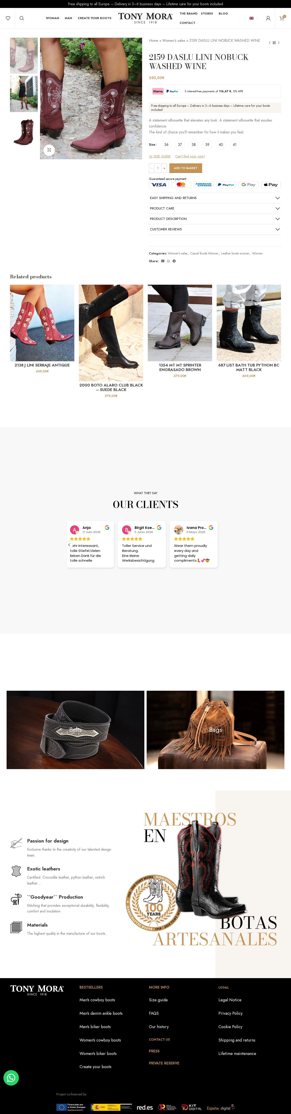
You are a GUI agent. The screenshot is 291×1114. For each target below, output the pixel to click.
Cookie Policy (230, 1027)
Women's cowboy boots (100, 1040)
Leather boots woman (235, 253)
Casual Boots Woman (204, 253)
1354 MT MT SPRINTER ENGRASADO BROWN (180, 367)
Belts (75, 729)
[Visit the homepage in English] (145, 17)
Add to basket (186, 168)
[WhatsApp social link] (168, 261)
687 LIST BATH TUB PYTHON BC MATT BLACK (248, 367)
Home (153, 40)
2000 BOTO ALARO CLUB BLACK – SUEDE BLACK (111, 387)
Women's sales (173, 40)
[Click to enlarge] (49, 150)
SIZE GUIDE (162, 156)
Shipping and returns (236, 1040)
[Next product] (278, 43)
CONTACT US (159, 1039)
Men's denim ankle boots (101, 1014)
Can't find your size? (190, 156)
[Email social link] (163, 261)
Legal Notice (229, 1000)
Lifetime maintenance (237, 1054)
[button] (69, 544)
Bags (215, 729)
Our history (159, 1027)
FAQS (154, 1014)
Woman (257, 253)
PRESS (154, 1051)
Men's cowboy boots (97, 1000)
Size (152, 144)
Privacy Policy (230, 1014)
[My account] (268, 18)
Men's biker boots (95, 1027)
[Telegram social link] (174, 261)
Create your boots (95, 1067)
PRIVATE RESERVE (164, 1063)
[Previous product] (269, 43)
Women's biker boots (98, 1054)
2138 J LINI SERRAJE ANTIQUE (42, 365)
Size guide (158, 1000)
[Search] (21, 18)
